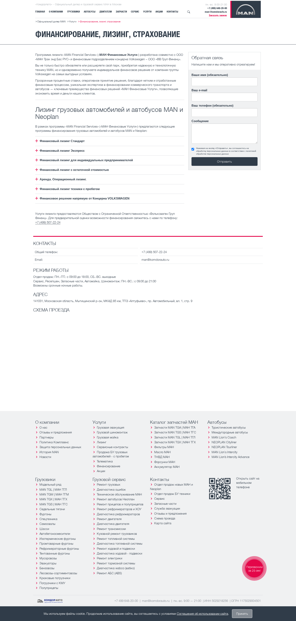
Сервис (135, 11)
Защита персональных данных (60, 447)
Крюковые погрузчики (54, 578)
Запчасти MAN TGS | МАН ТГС (175, 432)
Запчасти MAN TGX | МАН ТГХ (175, 442)
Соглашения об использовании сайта (202, 613)
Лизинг (101, 442)
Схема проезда (164, 518)
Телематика (105, 461)
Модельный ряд (50, 484)
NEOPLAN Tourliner (224, 447)
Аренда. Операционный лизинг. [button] (63, 179)
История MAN (49, 452)
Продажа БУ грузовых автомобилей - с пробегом (111, 454)
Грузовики (73, 11)
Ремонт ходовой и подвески (116, 548)
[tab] (109, 141)
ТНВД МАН (162, 457)
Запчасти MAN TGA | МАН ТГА (174, 427)
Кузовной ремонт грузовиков (117, 533)
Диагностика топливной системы (119, 543)
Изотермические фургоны (57, 538)
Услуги (147, 11)
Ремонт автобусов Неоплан (116, 499)
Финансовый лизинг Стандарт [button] (62, 141)
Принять (242, 613)
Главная (40, 11)
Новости (45, 457)
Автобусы (89, 11)
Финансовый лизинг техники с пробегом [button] (70, 189)
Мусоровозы (48, 558)
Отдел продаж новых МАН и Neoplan (171, 486)
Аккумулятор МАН (167, 466)
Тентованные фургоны (54, 553)
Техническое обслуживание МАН (119, 494)
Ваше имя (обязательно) (209, 75)
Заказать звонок (218, 15)
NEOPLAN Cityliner (224, 442)
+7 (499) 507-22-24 (47, 222)
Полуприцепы (48, 588)
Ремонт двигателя (109, 519)
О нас (43, 427)
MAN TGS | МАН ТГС (53, 504)
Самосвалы (47, 523)
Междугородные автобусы (230, 432)
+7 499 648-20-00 (126, 600)
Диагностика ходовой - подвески (119, 553)
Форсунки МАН (164, 462)
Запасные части (165, 503)
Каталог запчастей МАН (174, 422)
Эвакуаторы (47, 563)
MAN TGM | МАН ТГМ (54, 494)
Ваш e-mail (199, 90)
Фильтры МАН (164, 447)
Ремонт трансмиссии (111, 529)
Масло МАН (162, 452)
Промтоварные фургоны (56, 543)
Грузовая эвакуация (110, 427)
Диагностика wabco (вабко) (116, 568)
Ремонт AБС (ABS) (109, 573)
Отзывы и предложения (55, 432)
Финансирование (108, 466)
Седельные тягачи (52, 509)
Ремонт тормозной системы (116, 563)
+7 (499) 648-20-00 (217, 8)
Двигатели (105, 11)
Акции (159, 11)
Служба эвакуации (167, 508)
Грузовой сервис (109, 479)
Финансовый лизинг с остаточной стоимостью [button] (74, 169)
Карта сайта (162, 523)
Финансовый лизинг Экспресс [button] (62, 150)
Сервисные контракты (112, 447)
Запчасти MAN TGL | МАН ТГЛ (174, 437)
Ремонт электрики (109, 558)
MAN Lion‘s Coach (224, 437)
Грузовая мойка (107, 437)
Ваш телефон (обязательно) (212, 105)
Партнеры (46, 437)
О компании (56, 11)
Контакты (172, 11)
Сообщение (200, 121)
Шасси (44, 529)
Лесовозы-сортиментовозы (58, 573)
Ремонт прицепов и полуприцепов (120, 504)
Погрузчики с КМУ (52, 583)
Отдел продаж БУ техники (172, 493)
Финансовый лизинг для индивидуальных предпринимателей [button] (86, 160)
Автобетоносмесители (54, 533)
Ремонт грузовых (108, 484)
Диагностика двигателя (113, 523)
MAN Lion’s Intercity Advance (230, 457)
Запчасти (121, 11)
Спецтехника (48, 519)
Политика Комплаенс (54, 442)
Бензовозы (46, 568)
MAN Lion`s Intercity (224, 452)
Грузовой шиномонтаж (112, 432)
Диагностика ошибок (111, 489)
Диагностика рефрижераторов (118, 514)
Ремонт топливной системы (116, 538)
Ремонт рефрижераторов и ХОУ (119, 509)
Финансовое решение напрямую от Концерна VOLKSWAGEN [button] (84, 198)
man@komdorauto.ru (216, 11)
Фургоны (45, 514)
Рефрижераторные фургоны (59, 548)
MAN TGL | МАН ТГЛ (53, 489)
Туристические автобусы (229, 427)
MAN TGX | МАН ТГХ (53, 499)
